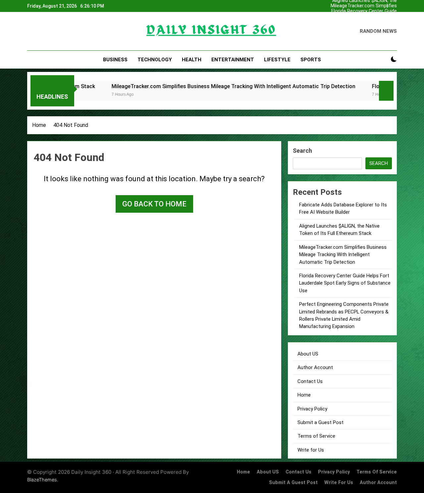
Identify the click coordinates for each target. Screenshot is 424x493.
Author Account (315, 367)
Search (302, 150)
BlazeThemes (42, 479)
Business (115, 60)
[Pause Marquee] (386, 91)
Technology (154, 60)
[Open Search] (382, 59)
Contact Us (310, 381)
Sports (310, 60)
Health (191, 60)
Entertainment (232, 60)
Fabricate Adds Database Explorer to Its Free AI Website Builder (363, 16)
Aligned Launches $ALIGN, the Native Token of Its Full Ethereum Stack (364, 22)
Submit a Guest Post (320, 422)
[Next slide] (392, 6)
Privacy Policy (312, 409)
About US (307, 354)
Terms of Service (316, 436)
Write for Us (310, 450)
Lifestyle (277, 60)
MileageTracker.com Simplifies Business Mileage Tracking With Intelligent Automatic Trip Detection (362, 6)
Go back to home (154, 204)
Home (304, 395)
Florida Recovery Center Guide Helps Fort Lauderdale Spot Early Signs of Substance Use (364, 11)
